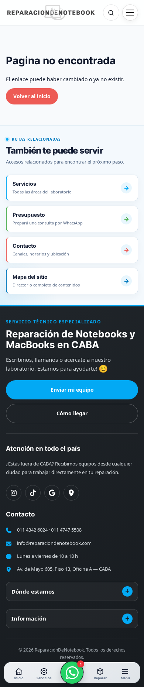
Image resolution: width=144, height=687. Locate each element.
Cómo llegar (72, 413)
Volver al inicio (32, 96)
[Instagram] (13, 493)
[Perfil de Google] (52, 493)
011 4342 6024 (32, 529)
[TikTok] (33, 493)
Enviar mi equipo (72, 389)
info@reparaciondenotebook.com (54, 543)
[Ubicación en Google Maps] (71, 493)
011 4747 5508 (66, 529)
